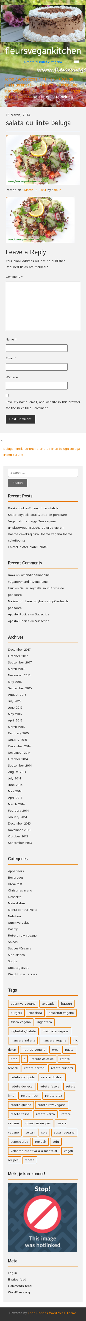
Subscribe (42, 614)
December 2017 (19, 649)
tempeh (40, 1141)
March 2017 (16, 669)
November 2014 (19, 752)
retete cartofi (34, 1068)
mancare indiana (23, 1040)
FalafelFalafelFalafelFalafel (27, 547)
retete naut (30, 1095)
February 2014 (18, 810)
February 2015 (18, 733)
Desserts (14, 897)
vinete (29, 1160)
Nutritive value (19, 922)
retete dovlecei (22, 1086)
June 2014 (15, 785)
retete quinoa (21, 1105)
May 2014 (15, 791)
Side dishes (16, 955)
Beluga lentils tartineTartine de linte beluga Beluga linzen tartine (41, 452)
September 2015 (20, 688)
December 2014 (19, 746)
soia (44, 1132)
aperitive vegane (23, 1003)
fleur (57, 190)
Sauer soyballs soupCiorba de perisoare (37, 515)
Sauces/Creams (19, 948)
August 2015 (17, 694)
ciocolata (35, 1013)
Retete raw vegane (22, 935)
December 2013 (19, 823)
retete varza (45, 1114)
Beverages (16, 877)
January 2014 (17, 817)
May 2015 (15, 714)
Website (12, 377)
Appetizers (27, 79)
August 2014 (17, 772)
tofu (56, 1141)
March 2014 (16, 804)
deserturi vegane (61, 1013)
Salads (13, 942)
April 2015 (15, 720)
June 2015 (15, 707)
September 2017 (20, 662)
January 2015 (17, 740)
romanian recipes (38, 1123)
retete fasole (49, 1086)
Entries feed (17, 1279)
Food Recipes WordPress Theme (52, 1313)
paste (69, 1049)
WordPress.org (19, 1292)
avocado (48, 1003)
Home (8, 79)
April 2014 (15, 798)
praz (14, 1059)
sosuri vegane (64, 1132)
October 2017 (18, 656)
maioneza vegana (56, 1031)
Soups (12, 961)
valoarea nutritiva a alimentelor (34, 1151)
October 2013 (18, 836)
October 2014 (18, 759)
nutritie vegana (34, 1049)
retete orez (53, 1095)
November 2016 (19, 675)
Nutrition (14, 916)
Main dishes (16, 903)
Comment (14, 276)
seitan (30, 1132)
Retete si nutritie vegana (43, 55)
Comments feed (20, 1286)
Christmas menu (20, 890)
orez (55, 1049)
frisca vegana (21, 1022)
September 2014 (20, 765)
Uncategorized (18, 968)
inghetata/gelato (23, 1031)
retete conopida (23, 1077)
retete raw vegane (52, 1105)
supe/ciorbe (19, 1141)
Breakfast (15, 884)
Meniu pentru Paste (23, 910)
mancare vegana (54, 1040)
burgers (16, 1013)
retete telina (20, 1114)
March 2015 (16, 727)
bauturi (66, 1003)
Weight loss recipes (22, 974)
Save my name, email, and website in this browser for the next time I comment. (43, 405)
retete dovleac (52, 1077)
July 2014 (14, 778)
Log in (12, 1273)
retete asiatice (43, 1059)
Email (11, 358)
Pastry (13, 929)
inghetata (44, 1022)
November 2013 (19, 830)
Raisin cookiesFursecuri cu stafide (33, 508)
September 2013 (20, 843)
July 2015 (14, 701)
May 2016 (15, 682)
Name (11, 339)
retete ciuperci (62, 1068)
